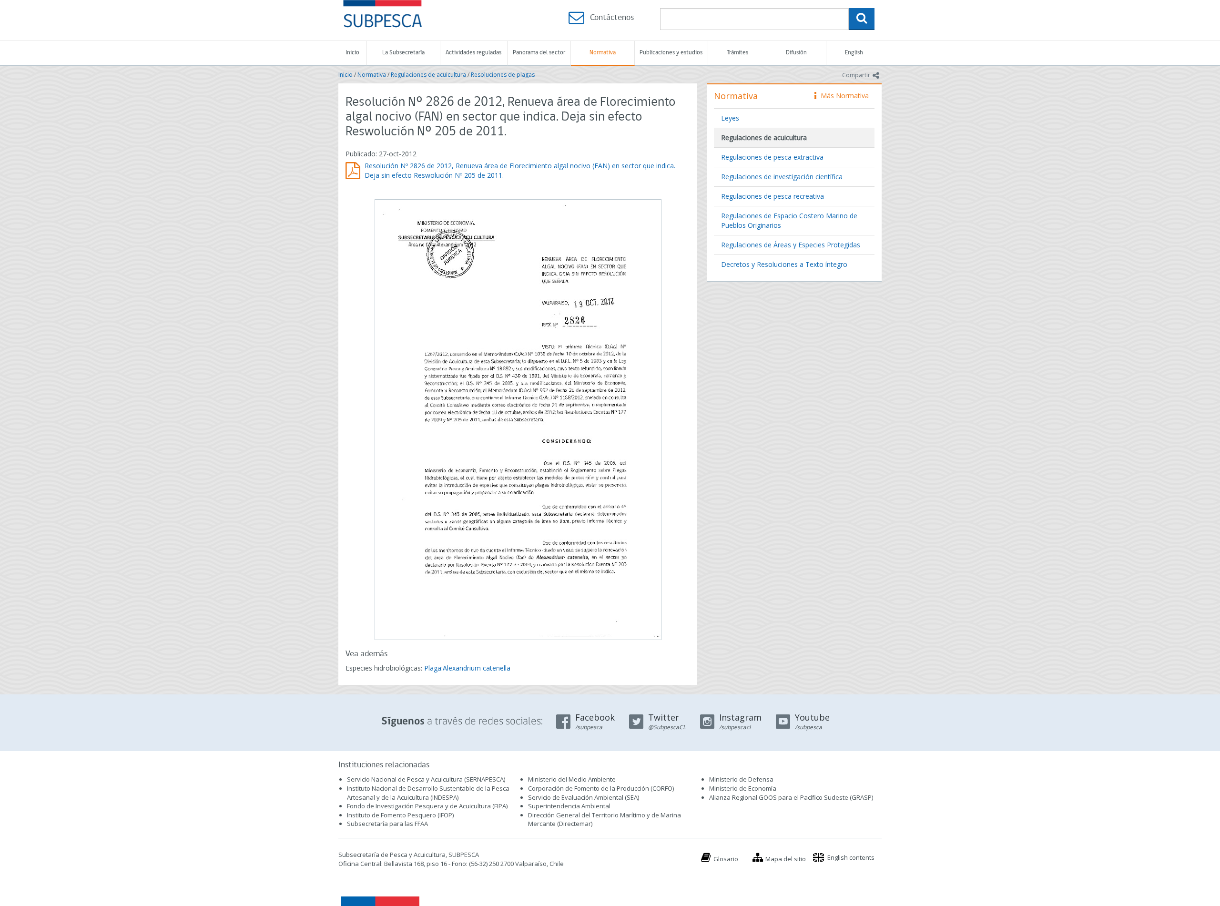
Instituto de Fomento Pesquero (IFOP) (400, 815)
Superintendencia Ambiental (569, 806)
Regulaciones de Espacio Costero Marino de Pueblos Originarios (789, 220)
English (854, 53)
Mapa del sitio (785, 859)
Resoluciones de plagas (503, 75)
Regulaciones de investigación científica (782, 176)
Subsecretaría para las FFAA (387, 823)
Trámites (737, 53)
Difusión (796, 53)
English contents (850, 857)
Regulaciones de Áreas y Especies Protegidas (790, 244)
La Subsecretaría (403, 53)
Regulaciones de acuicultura (428, 75)
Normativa (603, 53)
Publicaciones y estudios (671, 53)
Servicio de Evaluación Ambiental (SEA (583, 797)
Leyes (730, 117)
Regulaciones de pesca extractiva (772, 157)
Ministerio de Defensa (741, 779)
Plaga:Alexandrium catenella (467, 667)
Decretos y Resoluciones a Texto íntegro (784, 264)
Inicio (352, 53)
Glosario (725, 859)
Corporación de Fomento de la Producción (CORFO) (601, 788)
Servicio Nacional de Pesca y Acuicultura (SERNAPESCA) (426, 779)
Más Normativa (842, 95)
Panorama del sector (539, 53)
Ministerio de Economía (742, 788)
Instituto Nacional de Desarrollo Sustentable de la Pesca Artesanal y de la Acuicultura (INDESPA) (428, 793)
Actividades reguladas (473, 53)
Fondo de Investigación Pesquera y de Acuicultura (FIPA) (427, 806)
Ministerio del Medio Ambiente (572, 779)
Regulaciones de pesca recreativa (772, 196)
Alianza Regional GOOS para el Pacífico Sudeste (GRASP (790, 797)
